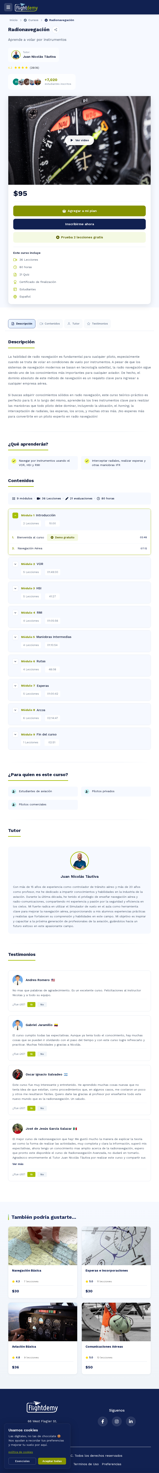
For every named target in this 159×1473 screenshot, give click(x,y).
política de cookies (20, 1452)
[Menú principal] (8, 7)
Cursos (33, 20)
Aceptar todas (52, 1461)
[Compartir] (55, 29)
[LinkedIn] (131, 1421)
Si (31, 1004)
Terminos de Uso (86, 1464)
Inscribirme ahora (79, 224)
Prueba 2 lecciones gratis (82, 237)
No (42, 1004)
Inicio (14, 20)
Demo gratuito (64, 537)
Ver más (17, 1164)
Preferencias (111, 1464)
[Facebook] (103, 1421)
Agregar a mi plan (82, 211)
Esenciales (22, 1461)
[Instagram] (117, 1421)
